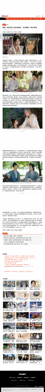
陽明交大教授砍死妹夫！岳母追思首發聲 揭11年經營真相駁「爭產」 (9, 299)
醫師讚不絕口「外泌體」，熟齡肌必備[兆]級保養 (22, 341)
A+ (3, 57)
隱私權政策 (25, 389)
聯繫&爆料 (19, 377)
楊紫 (4, 32)
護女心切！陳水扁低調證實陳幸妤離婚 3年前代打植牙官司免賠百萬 (22, 309)
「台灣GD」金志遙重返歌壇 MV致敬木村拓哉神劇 (14, 242)
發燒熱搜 (33, 377)
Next (1, 40)
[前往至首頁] (5, 16)
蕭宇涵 (6, 29)
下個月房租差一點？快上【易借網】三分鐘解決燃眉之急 (22, 320)
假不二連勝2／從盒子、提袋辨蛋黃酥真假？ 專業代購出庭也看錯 (36, 362)
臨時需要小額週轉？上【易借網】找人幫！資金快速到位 (8, 351)
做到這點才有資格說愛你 (35, 329)
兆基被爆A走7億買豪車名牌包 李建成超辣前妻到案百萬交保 (35, 341)
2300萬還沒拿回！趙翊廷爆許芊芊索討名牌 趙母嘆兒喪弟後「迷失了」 (22, 362)
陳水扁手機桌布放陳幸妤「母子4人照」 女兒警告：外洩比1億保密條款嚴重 (22, 351)
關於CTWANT (13, 377)
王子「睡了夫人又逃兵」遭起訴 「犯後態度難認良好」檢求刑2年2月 (22, 330)
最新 (8, 18)
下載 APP (38, 16)
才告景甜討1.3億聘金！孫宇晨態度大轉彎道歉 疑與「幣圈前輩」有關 (17, 240)
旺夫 (12, 32)
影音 (37, 18)
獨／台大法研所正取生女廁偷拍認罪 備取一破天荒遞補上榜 (8, 362)
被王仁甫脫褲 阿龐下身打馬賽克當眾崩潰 (13, 261)
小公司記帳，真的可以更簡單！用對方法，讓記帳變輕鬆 (8, 309)
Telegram (32, 380)
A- (6, 57)
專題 (40, 18)
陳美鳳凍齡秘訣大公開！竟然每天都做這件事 (14, 266)
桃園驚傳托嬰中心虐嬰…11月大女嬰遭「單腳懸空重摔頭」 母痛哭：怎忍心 (20, 257)
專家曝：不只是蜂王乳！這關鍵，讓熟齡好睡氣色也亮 (35, 288)
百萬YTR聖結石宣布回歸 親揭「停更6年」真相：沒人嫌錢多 (16, 244)
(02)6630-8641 (14, 271)
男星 (16, 32)
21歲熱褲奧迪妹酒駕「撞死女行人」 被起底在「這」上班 (16, 259)
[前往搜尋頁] (42, 16)
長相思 (19, 32)
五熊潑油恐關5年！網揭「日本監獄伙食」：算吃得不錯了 (9, 341)
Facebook (15, 380)
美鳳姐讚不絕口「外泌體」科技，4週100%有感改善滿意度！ (22, 299)
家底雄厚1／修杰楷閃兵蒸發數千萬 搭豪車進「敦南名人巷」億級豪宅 (36, 351)
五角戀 (8, 32)
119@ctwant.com (29, 271)
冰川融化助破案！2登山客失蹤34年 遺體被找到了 (9, 330)
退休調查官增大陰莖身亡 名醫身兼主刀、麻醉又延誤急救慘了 (22, 288)
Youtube (23, 380)
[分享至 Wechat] (1, 38)
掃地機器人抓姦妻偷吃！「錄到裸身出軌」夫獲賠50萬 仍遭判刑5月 (35, 299)
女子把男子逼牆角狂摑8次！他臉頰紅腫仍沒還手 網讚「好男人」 (9, 288)
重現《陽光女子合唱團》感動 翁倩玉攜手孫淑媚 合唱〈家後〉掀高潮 (17, 238)
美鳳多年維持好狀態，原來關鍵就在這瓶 (35, 309)
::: (3, 20)
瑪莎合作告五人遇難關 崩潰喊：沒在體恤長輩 (13, 236)
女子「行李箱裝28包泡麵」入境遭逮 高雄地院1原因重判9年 (9, 320)
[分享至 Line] (1, 34)
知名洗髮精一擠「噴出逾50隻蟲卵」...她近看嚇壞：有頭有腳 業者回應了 (20, 256)
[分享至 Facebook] (1, 36)
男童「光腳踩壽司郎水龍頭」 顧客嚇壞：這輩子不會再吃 (36, 320)
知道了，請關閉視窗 (39, 386)
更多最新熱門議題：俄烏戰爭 (11, 263)
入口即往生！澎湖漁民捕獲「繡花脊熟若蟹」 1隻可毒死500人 (17, 264)
